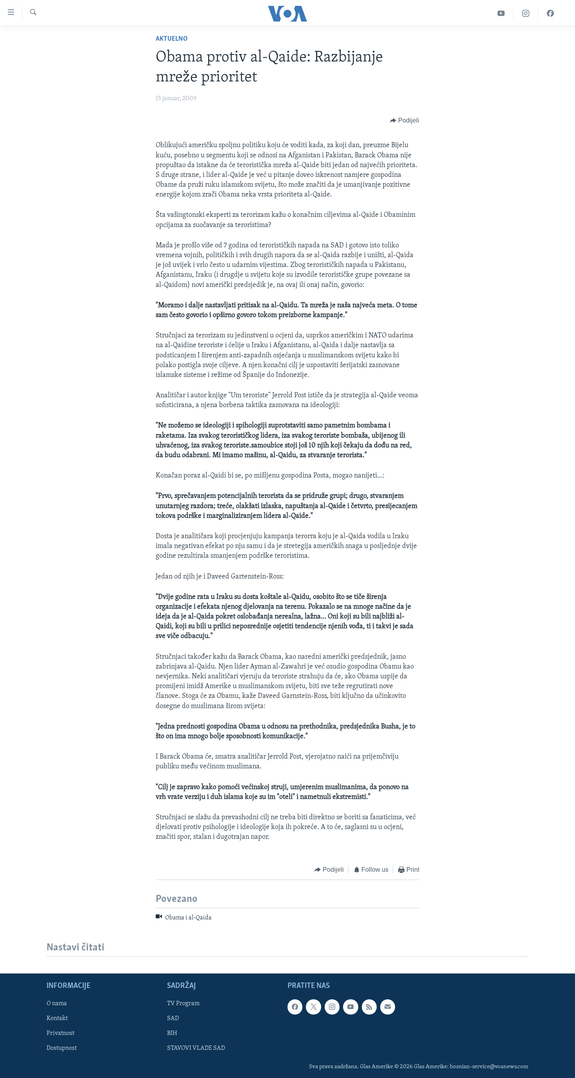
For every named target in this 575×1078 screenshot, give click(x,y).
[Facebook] (550, 13)
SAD (173, 1019)
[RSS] (369, 1007)
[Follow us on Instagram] (332, 1007)
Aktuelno (172, 39)
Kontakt (57, 1019)
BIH (172, 1034)
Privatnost (60, 1034)
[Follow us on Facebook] (295, 1007)
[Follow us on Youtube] (350, 1007)
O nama (57, 1004)
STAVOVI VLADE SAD (196, 1049)
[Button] (404, 120)
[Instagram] (526, 13)
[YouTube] (501, 13)
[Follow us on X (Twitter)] (313, 1007)
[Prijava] (387, 1007)
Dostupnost (62, 1049)
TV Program (183, 1004)
